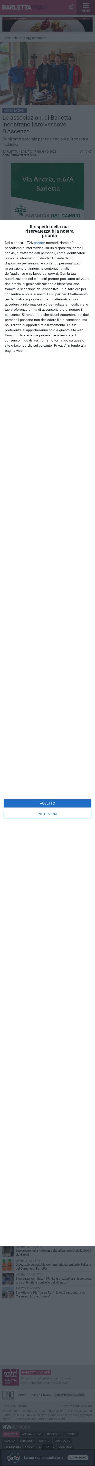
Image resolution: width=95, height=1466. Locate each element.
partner (39, 242)
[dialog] (47, 733)
